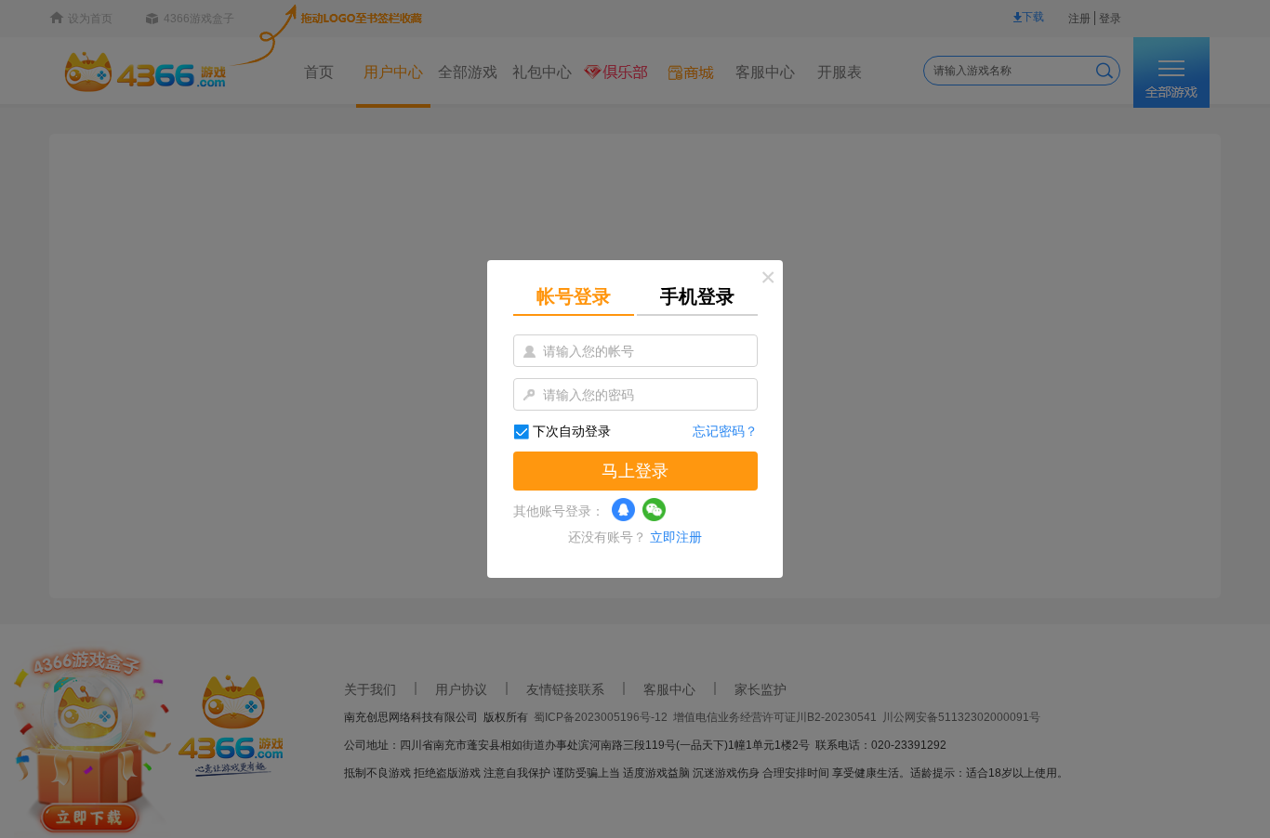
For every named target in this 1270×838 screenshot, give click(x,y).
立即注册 (676, 537)
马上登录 (635, 471)
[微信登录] (654, 509)
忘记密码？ (725, 431)
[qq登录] (623, 509)
